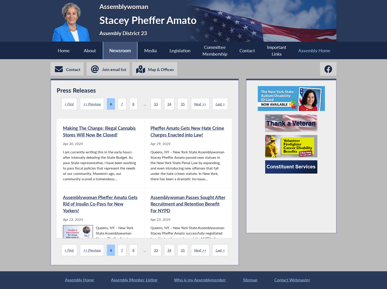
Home (64, 50)
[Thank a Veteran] (291, 123)
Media (150, 50)
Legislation (180, 50)
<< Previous (92, 104)
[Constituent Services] (291, 167)
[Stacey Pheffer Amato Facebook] (328, 69)
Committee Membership (214, 50)
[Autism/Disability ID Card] (291, 98)
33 (156, 104)
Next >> (200, 104)
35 (183, 104)
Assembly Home (314, 50)
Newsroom (120, 50)
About (90, 50)
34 (169, 104)
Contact (247, 50)
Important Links (276, 50)
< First (69, 104)
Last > (220, 104)
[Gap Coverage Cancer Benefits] (291, 146)
